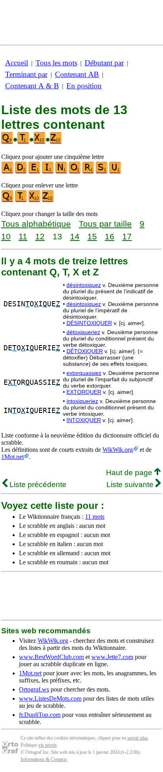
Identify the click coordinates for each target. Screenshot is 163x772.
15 (92, 236)
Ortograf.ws (34, 689)
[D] (21, 171)
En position (84, 86)
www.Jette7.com (112, 657)
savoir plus (137, 738)
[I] (48, 171)
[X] (35, 200)
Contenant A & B (32, 86)
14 (75, 236)
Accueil (16, 63)
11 (23, 236)
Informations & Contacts (44, 759)
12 (40, 236)
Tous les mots (56, 63)
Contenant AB (77, 74)
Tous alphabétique (36, 223)
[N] (61, 171)
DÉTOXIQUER (84, 351)
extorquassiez (83, 373)
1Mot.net (12, 456)
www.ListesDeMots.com (50, 698)
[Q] (8, 200)
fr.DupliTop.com (40, 714)
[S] (102, 171)
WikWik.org (117, 449)
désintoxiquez (83, 285)
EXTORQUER (83, 392)
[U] (115, 171)
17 (127, 236)
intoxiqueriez (82, 401)
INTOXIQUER (83, 420)
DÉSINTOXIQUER (89, 323)
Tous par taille (105, 223)
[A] (8, 171)
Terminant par (26, 74)
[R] (88, 171)
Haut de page (130, 472)
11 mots (94, 516)
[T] (21, 200)
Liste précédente (37, 484)
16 (109, 236)
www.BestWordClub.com (51, 657)
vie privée (47, 745)
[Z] (48, 200)
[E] (35, 171)
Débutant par (104, 63)
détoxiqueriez (83, 332)
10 (6, 236)
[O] (75, 171)
